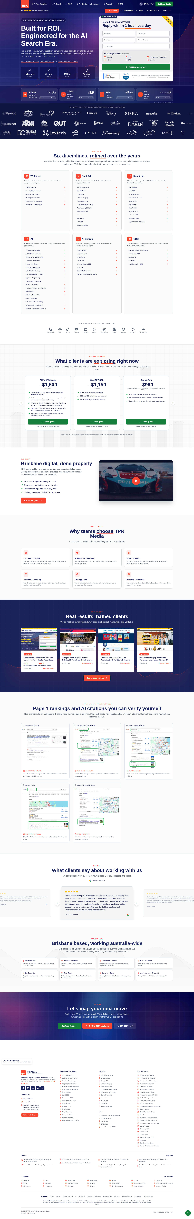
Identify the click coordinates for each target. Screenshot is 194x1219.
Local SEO (65, 1095)
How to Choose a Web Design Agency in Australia (39, 1165)
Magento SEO (66, 1103)
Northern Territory (161, 1186)
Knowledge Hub (68, 1196)
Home (52, 1196)
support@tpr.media (29, 1102)
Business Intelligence (94, 1196)
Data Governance (145, 1115)
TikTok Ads (104, 1100)
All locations (168, 1176)
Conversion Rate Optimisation (110, 1115)
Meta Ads (104, 1098)
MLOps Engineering (146, 1103)
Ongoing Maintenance (69, 1084)
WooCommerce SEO (69, 1100)
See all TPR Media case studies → (163, 102)
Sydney (25, 1183)
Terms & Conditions (158, 1212)
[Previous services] (21, 403)
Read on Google (97, 880)
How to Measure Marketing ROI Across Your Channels (153, 1160)
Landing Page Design (69, 1081)
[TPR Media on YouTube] (38, 1088)
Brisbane (26, 1180)
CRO (121, 4)
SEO (70, 4)
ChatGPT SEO (144, 1126)
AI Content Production (147, 1084)
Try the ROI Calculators (99, 1023)
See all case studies (95, 678)
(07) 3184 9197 (28, 1098)
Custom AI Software (146, 1086)
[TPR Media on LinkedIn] (33, 1088)
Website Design (127, 1196)
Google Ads (104, 1081)
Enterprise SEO (67, 1115)
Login (48, 1211)
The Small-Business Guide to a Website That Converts (115, 1160)
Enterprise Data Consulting (148, 1117)
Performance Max (106, 1086)
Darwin (114, 1180)
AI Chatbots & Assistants (147, 1078)
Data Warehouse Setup (147, 1112)
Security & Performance (69, 1078)
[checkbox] (105, 57)
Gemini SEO (144, 1132)
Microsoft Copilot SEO (147, 1137)
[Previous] (57, 902)
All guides (169, 1155)
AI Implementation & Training (149, 1095)
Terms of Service (162, 77)
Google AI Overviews (146, 1143)
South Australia (138, 1186)
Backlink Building (67, 1117)
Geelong (92, 1183)
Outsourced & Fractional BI (148, 1120)
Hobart (92, 1186)
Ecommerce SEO (67, 1098)
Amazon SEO (66, 1106)
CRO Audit (104, 1124)
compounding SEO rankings (68, 61)
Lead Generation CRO (108, 1127)
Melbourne (26, 1186)
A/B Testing (104, 1121)
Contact (168, 10)
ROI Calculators (30, 1115)
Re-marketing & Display (108, 1092)
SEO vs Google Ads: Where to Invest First (75, 1159)
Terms (149, 75)
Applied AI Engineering (147, 1098)
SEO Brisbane (66, 1092)
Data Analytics (144, 1109)
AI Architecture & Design (147, 1092)
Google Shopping (106, 1084)
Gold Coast (71, 1180)
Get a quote (50, 422)
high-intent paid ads (47, 61)
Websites (152, 60)
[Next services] (173, 403)
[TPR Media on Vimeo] (42, 1088)
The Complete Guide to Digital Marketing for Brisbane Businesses (37, 1160)
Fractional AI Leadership (147, 1100)
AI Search (57, 4)
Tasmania (159, 1180)
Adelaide (48, 1183)
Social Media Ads (106, 1095)
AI (75, 1196)
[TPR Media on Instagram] (28, 1088)
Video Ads (104, 1103)
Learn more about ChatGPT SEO (97, 426)
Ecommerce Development (70, 1086)
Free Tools (113, 10)
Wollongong (93, 1180)
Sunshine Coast (73, 1183)
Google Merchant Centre (109, 1089)
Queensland (115, 1183)
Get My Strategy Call (138, 67)
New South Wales (117, 1186)
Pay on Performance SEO (70, 1120)
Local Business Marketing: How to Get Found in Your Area (156, 1166)
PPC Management (107, 1075)
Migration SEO (67, 1112)
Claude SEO (144, 1134)
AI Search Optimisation (147, 1075)
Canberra (48, 1186)
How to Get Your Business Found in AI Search (76, 1163)
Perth (47, 1180)
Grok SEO (143, 1140)
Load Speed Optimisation (70, 1089)
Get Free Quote (164, 4)
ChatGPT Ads (105, 1078)
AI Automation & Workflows (148, 1081)
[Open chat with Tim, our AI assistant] (188, 1213)
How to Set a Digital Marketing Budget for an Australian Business (115, 1166)
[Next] (136, 902)
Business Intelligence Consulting (150, 1106)
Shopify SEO (66, 1109)
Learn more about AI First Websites (48, 426)
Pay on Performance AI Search (150, 1146)
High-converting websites (30, 61)
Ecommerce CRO (106, 1118)
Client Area (153, 10)
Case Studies (128, 10)
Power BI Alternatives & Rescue (150, 1123)
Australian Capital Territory (164, 1183)
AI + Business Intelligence (89, 4)
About (141, 10)
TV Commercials (106, 1106)
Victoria (136, 1180)
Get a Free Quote (31, 501)
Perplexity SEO (144, 1129)
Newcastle (71, 1186)
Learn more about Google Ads (146, 426)
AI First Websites (40, 4)
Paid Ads (109, 4)
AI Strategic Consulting (147, 1089)
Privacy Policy (155, 75)
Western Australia (139, 1183)
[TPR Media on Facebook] (23, 1088)
